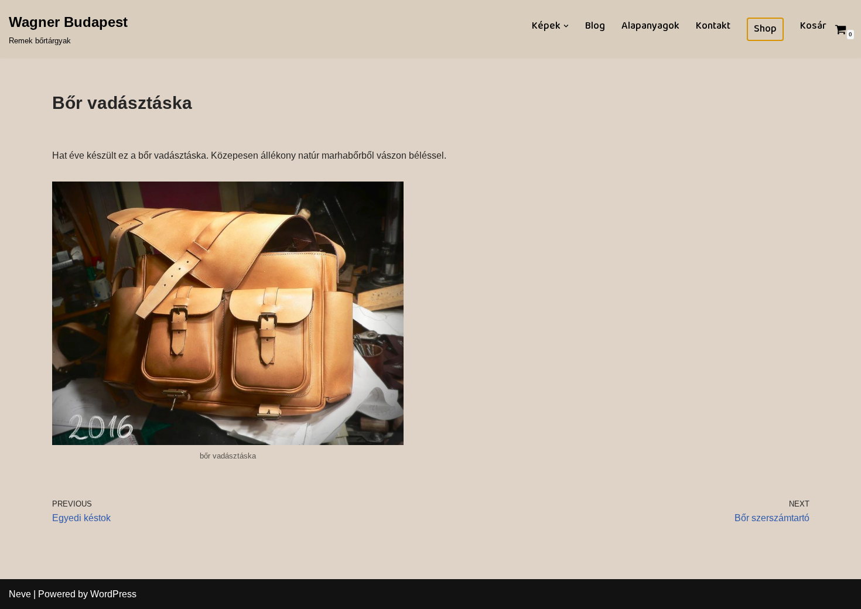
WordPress (113, 594)
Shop (765, 29)
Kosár (813, 26)
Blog (595, 26)
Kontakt (713, 26)
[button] (566, 26)
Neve (20, 594)
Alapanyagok (650, 26)
